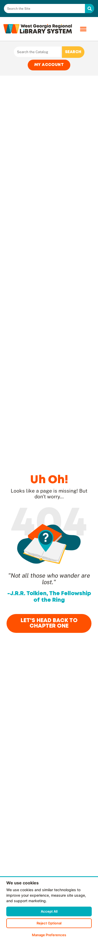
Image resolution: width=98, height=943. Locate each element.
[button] (83, 29)
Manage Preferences (49, 935)
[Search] (89, 8)
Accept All (49, 911)
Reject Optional (49, 923)
